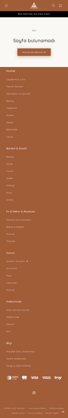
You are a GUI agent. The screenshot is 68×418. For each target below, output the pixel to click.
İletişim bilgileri (52, 413)
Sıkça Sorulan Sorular (18, 310)
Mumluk (10, 234)
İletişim (10, 324)
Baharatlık (11, 129)
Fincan (10, 171)
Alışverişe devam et (34, 52)
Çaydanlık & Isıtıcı (16, 79)
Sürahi (9, 164)
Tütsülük (10, 241)
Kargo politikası (35, 413)
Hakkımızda (12, 317)
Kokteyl (10, 185)
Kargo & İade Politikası (18, 365)
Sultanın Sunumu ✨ (17, 261)
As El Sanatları (18, 408)
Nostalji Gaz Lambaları (18, 219)
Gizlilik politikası (56, 408)
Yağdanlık (11, 108)
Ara (8, 331)
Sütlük (9, 199)
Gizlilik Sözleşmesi (16, 358)
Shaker (10, 115)
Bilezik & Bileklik (15, 227)
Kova (9, 192)
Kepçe (9, 122)
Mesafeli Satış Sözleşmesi (20, 351)
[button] (6, 5)
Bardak (10, 156)
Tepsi (9, 275)
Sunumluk (11, 268)
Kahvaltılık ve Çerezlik (18, 93)
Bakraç (10, 101)
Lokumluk (11, 282)
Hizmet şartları (18, 413)
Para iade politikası (37, 408)
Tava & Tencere (14, 86)
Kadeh (9, 178)
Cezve (9, 136)
